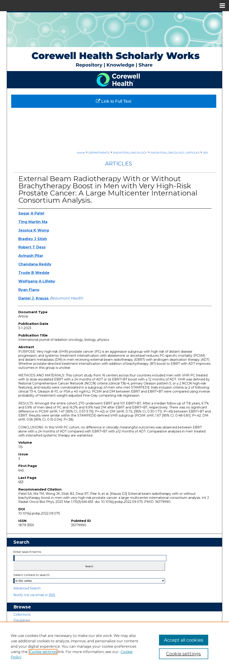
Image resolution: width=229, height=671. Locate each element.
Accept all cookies (183, 640)
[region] (114, 646)
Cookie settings (43, 652)
